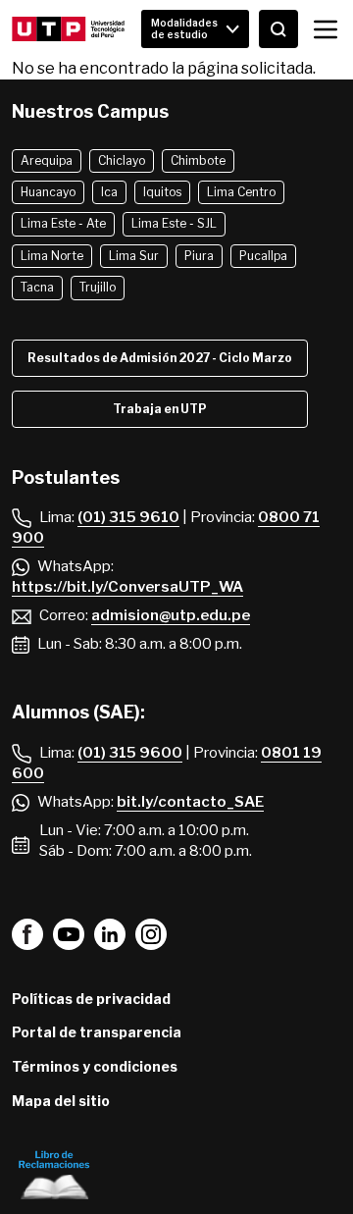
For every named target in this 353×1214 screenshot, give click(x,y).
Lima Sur (134, 255)
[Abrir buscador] (278, 29)
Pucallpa (263, 255)
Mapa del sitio (61, 1100)
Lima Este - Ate (63, 223)
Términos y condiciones (94, 1066)
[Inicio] (68, 29)
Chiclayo (121, 160)
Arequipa (47, 160)
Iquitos (162, 192)
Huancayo (48, 192)
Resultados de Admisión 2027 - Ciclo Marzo (159, 357)
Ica (109, 192)
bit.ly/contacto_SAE (190, 802)
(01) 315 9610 (128, 517)
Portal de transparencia (96, 1032)
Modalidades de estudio (184, 28)
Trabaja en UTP (160, 408)
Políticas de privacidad (91, 998)
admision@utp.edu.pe (170, 615)
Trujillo (97, 287)
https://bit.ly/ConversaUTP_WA (127, 587)
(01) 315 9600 (129, 753)
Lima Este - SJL (174, 223)
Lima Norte (52, 255)
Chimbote (198, 160)
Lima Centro (241, 192)
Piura (199, 255)
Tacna (37, 287)
